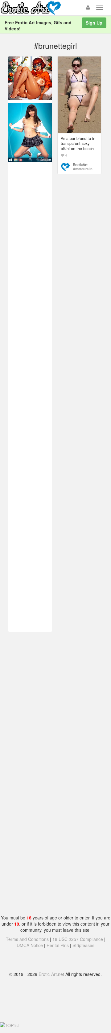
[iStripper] (30, 132)
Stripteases (83, 945)
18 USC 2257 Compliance (77, 939)
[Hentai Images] (30, 77)
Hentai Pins (58, 945)
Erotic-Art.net (51, 974)
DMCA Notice (30, 945)
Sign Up (94, 23)
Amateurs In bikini (87, 168)
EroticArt (80, 164)
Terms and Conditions (27, 939)
